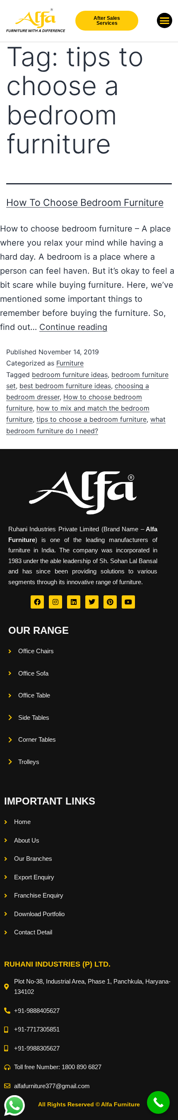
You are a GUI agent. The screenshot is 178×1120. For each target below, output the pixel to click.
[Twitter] (92, 602)
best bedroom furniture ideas (65, 386)
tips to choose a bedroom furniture (91, 419)
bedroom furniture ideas (70, 374)
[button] (165, 21)
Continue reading (73, 327)
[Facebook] (37, 602)
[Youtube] (128, 602)
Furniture (70, 363)
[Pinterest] (110, 602)
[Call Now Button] (158, 1102)
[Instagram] (55, 602)
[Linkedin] (73, 602)
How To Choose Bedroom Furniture (85, 202)
